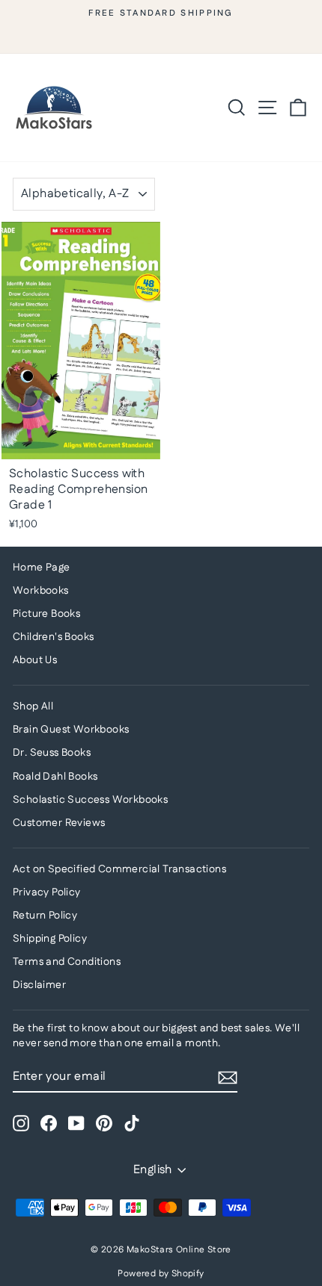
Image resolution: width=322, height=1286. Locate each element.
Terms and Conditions (67, 961)
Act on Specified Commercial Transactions (119, 869)
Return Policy (45, 915)
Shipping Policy (50, 938)
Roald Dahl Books (55, 776)
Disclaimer (39, 985)
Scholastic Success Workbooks (90, 799)
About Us (35, 660)
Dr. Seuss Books (52, 752)
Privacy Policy (47, 892)
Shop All (33, 706)
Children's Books (53, 637)
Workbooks (41, 590)
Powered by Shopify (161, 1273)
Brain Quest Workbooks (71, 729)
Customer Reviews (59, 823)
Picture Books (46, 613)
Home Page (41, 567)
